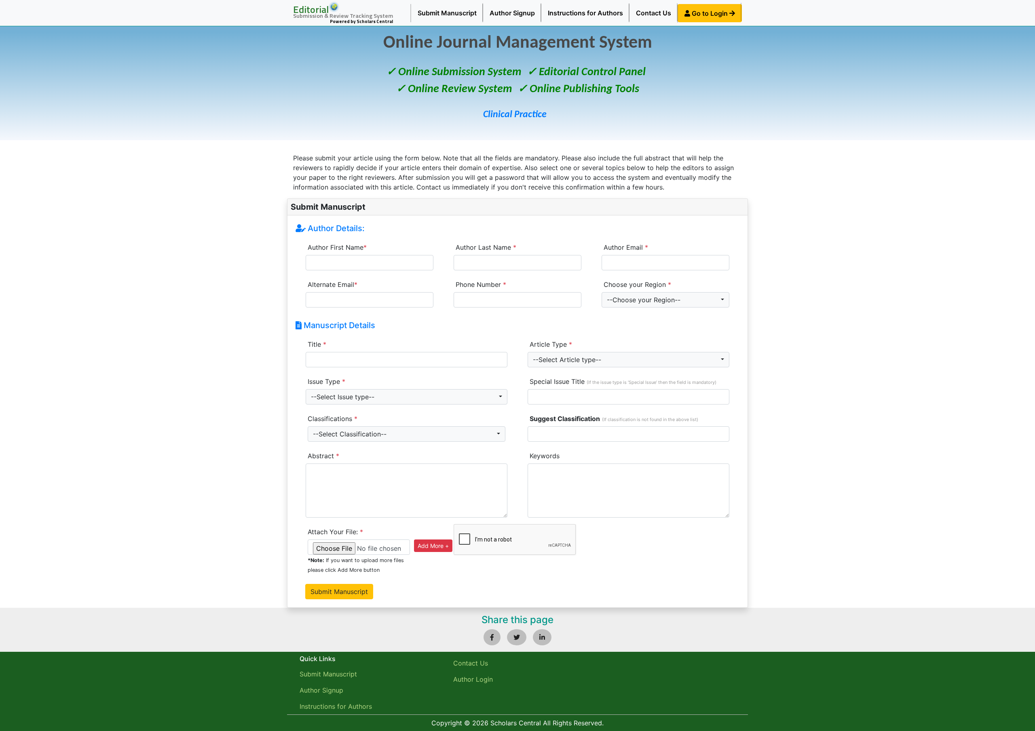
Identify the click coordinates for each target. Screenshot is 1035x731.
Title (317, 344)
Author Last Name (486, 247)
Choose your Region (637, 284)
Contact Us (653, 13)
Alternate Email (332, 284)
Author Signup (512, 13)
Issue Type (326, 381)
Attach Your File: (335, 532)
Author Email (626, 247)
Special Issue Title (623, 381)
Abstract (323, 456)
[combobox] (665, 300)
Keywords (545, 456)
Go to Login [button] (709, 13)
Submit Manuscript (447, 13)
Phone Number (481, 284)
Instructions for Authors (585, 13)
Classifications (332, 419)
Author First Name (337, 247)
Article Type (551, 344)
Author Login (473, 679)
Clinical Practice (515, 115)
